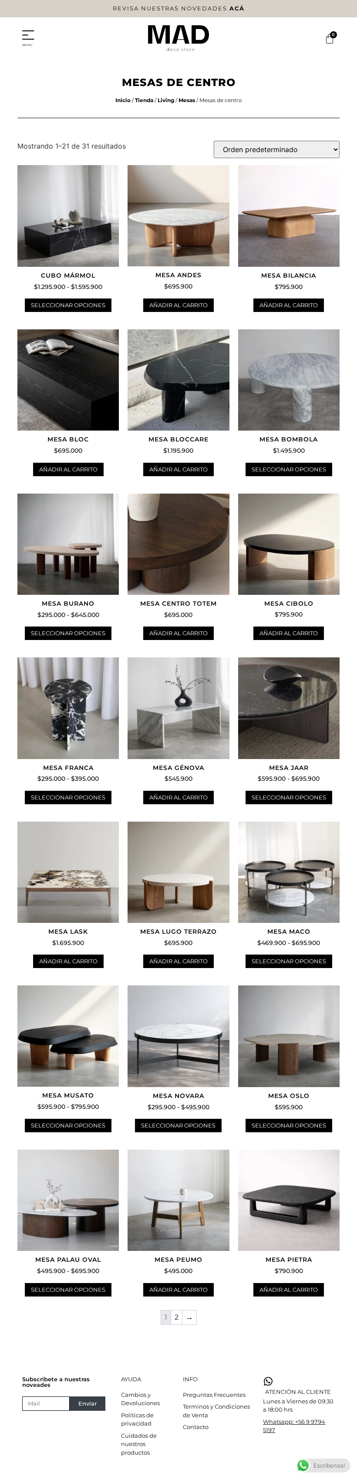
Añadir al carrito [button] (178, 305)
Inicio (123, 100)
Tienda (144, 100)
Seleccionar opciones (68, 305)
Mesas (186, 100)
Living (166, 100)
